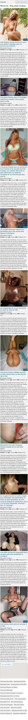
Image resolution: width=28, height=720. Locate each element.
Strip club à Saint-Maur (6, 681)
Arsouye (3, 2)
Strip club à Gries (5, 707)
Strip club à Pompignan (6, 704)
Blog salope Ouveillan (19, 681)
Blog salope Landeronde (19, 713)
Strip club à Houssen (20, 699)
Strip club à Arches (5, 710)
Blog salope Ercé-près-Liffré (18, 684)
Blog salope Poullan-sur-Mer (19, 710)
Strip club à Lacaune (16, 707)
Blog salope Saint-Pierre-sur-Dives (9, 696)
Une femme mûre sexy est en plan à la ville (13, 625)
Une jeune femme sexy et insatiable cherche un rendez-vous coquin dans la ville (13, 99)
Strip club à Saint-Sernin (6, 699)
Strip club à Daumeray (17, 701)
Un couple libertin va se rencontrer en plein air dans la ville (13, 309)
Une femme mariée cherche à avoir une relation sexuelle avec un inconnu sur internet (13, 44)
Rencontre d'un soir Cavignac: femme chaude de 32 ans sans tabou (11, 447)
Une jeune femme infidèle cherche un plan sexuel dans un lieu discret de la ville (13, 374)
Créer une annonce (21, 2)
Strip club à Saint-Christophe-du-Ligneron (11, 693)
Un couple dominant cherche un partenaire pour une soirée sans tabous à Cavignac (12, 231)
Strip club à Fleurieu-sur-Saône (8, 687)
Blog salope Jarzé (5, 684)
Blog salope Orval (5, 701)
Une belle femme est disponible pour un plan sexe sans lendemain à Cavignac (13, 554)
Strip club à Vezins (19, 704)
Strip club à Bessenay (6, 713)
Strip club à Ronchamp (6, 690)
